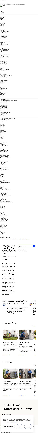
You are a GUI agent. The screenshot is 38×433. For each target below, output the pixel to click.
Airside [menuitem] (1, 43)
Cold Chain (2, 68)
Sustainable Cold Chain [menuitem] (4, 219)
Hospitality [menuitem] (2, 132)
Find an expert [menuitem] (2, 183)
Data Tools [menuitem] (2, 83)
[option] (15, 309)
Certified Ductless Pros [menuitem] (4, 156)
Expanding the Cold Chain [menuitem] (4, 145)
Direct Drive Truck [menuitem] (3, 76)
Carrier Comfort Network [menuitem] (4, 57)
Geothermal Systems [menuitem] (3, 36)
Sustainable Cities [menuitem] (3, 218)
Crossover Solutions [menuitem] (3, 33)
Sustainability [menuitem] (2, 144)
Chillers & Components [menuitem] (4, 44)
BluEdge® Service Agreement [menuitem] (5, 101)
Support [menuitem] (1, 146)
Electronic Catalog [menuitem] (3, 62)
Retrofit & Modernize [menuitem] (3, 107)
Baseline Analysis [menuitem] (3, 111)
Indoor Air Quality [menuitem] (3, 23)
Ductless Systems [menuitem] (3, 19)
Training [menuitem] (1, 179)
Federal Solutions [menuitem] (3, 133)
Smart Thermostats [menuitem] (3, 32)
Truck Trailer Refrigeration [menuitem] (4, 69)
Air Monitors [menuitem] (2, 30)
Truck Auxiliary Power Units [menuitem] (5, 77)
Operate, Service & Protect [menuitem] (4, 99)
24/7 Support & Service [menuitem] (4, 104)
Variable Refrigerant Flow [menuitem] (4, 35)
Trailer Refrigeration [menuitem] (3, 70)
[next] (35, 301)
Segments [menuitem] (2, 138)
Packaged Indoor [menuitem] (3, 45)
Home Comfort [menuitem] (2, 125)
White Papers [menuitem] (2, 177)
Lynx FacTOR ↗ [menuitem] (2, 93)
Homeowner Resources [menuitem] (4, 150)
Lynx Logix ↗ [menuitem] (2, 94)
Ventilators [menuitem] (2, 26)
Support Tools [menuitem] (2, 165)
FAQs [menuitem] (1, 170)
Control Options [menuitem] (2, 86)
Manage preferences (8, 426)
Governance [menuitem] (2, 224)
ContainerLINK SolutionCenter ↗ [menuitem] (5, 203)
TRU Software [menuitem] (2, 190)
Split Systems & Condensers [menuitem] (5, 48)
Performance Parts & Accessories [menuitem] (6, 79)
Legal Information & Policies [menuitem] (5, 182)
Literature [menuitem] (1, 175)
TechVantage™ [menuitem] (2, 214)
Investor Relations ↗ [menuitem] (3, 226)
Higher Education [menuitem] (3, 131)
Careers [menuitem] (1, 213)
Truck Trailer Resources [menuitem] (4, 188)
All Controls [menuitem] (2, 51)
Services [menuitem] (1, 95)
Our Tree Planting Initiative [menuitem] (4, 222)
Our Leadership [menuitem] (2, 211)
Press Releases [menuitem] (2, 233)
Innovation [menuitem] (2, 209)
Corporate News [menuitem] (2, 232)
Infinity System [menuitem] (2, 159)
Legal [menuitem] (1, 181)
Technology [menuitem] (2, 158)
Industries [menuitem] (1, 121)
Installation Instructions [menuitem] (4, 192)
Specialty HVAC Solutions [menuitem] (4, 31)
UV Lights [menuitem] (1, 27)
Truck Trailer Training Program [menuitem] (5, 189)
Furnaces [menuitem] (1, 18)
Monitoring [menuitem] (2, 87)
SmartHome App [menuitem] (3, 162)
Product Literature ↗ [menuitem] (3, 193)
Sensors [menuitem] (1, 58)
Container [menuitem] (1, 139)
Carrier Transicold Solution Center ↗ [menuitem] (6, 202)
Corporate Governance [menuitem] (4, 225)
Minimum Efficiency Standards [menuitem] (5, 157)
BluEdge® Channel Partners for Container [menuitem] (7, 120)
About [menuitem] (1, 205)
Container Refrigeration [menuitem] (4, 80)
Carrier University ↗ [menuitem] (3, 180)
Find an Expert (2, 237)
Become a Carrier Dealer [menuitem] (4, 171)
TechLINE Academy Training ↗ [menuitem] (5, 195)
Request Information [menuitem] (3, 113)
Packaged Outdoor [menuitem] (3, 46)
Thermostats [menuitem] (2, 52)
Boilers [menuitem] (1, 38)
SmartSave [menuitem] (2, 163)
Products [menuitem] (1, 11)
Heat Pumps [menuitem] (2, 17)
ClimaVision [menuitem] (2, 55)
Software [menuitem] (1, 60)
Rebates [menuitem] (1, 152)
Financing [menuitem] (1, 154)
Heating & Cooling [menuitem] (3, 14)
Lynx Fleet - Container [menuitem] (4, 92)
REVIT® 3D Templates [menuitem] (4, 64)
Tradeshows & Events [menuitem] (4, 142)
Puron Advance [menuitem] (2, 164)
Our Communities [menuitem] (3, 221)
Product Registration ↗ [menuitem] (4, 167)
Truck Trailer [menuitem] (2, 140)
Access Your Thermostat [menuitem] (4, 169)
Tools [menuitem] (1, 200)
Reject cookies (19, 426)
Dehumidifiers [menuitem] (2, 29)
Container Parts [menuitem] (2, 84)
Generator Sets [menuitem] (2, 82)
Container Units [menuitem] (2, 81)
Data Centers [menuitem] (2, 129)
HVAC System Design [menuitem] (3, 61)
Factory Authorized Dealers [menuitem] (4, 155)
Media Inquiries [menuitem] (2, 236)
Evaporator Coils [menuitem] (3, 37)
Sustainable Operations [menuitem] (4, 220)
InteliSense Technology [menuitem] (4, 161)
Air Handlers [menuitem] (2, 22)
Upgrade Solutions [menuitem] (3, 109)
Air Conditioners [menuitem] (3, 16)
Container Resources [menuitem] (3, 194)
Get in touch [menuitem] (2, 114)
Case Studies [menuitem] (2, 176)
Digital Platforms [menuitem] (3, 89)
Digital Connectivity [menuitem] (3, 102)
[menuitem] (2, 12)
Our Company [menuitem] (2, 208)
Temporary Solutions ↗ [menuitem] (4, 106)
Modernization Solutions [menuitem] (4, 108)
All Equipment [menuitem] (2, 42)
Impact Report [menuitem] (2, 217)
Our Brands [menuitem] (2, 212)
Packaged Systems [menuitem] (3, 20)
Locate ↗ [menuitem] (1, 184)
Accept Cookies (28, 426)
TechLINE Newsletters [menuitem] (4, 196)
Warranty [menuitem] (1, 168)
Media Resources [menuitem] (3, 234)
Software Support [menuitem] (3, 65)
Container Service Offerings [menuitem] (5, 119)
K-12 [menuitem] (1, 134)
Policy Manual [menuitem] (2, 227)
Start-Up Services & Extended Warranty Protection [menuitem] (8, 100)
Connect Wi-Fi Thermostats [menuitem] (4, 54)
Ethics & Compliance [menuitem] (3, 228)
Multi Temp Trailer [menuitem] (3, 73)
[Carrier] (19, 7)
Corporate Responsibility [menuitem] (4, 215)
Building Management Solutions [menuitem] (5, 112)
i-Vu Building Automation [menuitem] (4, 56)
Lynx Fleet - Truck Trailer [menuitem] (4, 90)
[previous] (32, 301)
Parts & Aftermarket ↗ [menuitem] (4, 50)
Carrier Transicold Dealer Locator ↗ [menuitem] (6, 201)
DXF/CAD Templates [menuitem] (3, 63)
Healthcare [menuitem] (2, 130)
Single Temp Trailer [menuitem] (3, 71)
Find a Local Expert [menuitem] (3, 151)
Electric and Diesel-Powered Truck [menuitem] (6, 75)
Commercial (2, 41)
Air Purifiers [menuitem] (2, 24)
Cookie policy (15, 421)
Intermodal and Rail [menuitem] (3, 74)
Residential (2, 13)
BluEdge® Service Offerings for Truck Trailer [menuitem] (7, 118)
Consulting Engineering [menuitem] (4, 105)
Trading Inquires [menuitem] (3, 198)
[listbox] (19, 309)
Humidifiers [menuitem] (2, 25)
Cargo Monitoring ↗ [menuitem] (3, 88)
